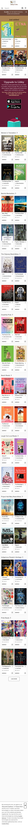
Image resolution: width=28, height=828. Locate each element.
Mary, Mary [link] (5, 213)
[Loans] (22, 8)
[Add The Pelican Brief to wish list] (25, 220)
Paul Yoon (18, 41)
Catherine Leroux (20, 154)
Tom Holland (6, 304)
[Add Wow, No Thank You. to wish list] (12, 370)
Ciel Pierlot (18, 668)
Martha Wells (19, 243)
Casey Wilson (19, 486)
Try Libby (6, 12)
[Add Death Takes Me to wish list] (12, 160)
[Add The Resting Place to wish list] (12, 188)
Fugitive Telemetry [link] (19, 242)
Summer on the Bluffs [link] (20, 395)
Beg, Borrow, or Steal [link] (7, 395)
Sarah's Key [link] (5, 242)
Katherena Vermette (7, 607)
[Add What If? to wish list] (12, 463)
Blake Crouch (6, 547)
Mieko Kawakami (20, 183)
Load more (14, 679)
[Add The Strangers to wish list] (12, 613)
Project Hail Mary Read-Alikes (11, 497)
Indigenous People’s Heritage (11, 557)
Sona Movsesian (19, 458)
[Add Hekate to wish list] (25, 309)
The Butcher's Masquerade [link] (20, 68)
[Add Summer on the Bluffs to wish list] (25, 402)
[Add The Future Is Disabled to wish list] (12, 342)
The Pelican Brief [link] (19, 213)
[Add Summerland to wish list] (25, 431)
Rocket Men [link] (5, 516)
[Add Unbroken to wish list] (12, 584)
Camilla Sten (6, 183)
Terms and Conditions (7, 806)
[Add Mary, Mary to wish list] (12, 220)
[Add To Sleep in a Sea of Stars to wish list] (25, 523)
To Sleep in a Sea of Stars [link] (20, 516)
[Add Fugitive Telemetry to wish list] (25, 249)
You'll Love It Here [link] (6, 39)
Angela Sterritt (6, 579)
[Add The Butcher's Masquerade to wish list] (25, 75)
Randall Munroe (6, 458)
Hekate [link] (17, 302)
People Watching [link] (19, 363)
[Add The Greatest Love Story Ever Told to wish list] (12, 491)
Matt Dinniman (6, 69)
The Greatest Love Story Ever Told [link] (7, 484)
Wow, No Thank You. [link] (7, 363)
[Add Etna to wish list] (25, 46)
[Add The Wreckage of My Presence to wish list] (25, 491)
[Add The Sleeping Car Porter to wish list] (12, 673)
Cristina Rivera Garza (7, 154)
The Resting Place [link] (6, 181)
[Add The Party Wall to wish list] (25, 160)
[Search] (2, 8)
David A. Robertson (20, 607)
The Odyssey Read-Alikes (10, 254)
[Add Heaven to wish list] (25, 188)
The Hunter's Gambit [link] (20, 666)
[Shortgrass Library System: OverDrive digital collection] (14, 3)
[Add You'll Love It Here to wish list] (12, 46)
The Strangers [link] (5, 605)
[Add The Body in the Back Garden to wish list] (12, 645)
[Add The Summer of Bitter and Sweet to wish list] (25, 584)
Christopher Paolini (20, 518)
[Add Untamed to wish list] (25, 645)
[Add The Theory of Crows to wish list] (25, 613)
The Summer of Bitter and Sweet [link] (20, 577)
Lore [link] (3, 274)
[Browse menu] (25, 8)
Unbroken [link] (4, 577)
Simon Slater (19, 336)
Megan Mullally (6, 486)
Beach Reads (5, 375)
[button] (12, 39)
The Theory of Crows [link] (20, 605)
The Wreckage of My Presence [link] (20, 484)
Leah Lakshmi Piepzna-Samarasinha (7, 336)
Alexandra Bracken (7, 276)
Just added (14, 19)
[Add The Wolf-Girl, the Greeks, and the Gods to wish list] (12, 309)
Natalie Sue (5, 41)
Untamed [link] (17, 638)
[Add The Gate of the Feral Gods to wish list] (12, 75)
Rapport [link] (17, 545)
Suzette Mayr (6, 668)
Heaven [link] (17, 181)
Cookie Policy (5, 823)
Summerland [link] (18, 424)
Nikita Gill (18, 304)
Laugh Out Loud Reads (9, 436)
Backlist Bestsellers (8, 194)
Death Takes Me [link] (6, 153)
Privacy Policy (19, 806)
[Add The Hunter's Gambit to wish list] (25, 673)
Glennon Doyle (19, 639)
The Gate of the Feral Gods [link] (6, 68)
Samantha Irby (6, 365)
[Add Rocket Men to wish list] (12, 523)
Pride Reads (5, 618)
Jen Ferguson (19, 579)
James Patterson (6, 215)
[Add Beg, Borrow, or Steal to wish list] (12, 402)
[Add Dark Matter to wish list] (12, 552)
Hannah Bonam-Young (20, 365)
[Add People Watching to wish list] (25, 370)
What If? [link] (4, 456)
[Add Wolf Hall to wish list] (25, 342)
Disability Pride (6, 315)
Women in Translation (8, 133)
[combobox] (10, 8)
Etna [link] (16, 39)
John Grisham (19, 215)
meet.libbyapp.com (14, 95)
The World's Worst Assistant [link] (20, 456)
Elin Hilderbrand (19, 425)
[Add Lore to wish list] (12, 281)
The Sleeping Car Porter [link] (7, 666)
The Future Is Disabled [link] (7, 334)
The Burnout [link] (5, 424)
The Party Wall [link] (18, 153)
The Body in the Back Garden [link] (7, 638)
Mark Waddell (6, 639)
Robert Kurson (6, 518)
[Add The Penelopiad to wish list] (25, 281)
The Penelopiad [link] (19, 274)
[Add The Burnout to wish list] (12, 431)
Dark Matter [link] (5, 545)
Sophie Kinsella (6, 425)
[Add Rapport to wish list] (25, 552)
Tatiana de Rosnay (7, 243)
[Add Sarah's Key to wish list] (12, 249)
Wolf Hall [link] (17, 334)
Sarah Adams (6, 397)
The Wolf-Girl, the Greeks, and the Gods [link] (7, 302)
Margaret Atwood (20, 276)
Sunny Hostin (19, 397)
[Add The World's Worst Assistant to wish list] (25, 463)
